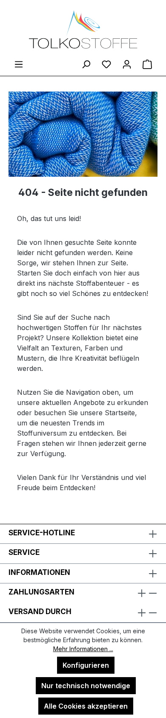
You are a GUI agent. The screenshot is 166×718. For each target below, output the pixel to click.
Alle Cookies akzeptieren (86, 706)
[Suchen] (86, 63)
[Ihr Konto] (127, 63)
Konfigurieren (86, 665)
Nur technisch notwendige (85, 685)
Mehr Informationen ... (83, 648)
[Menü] (19, 63)
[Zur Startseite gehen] (83, 29)
